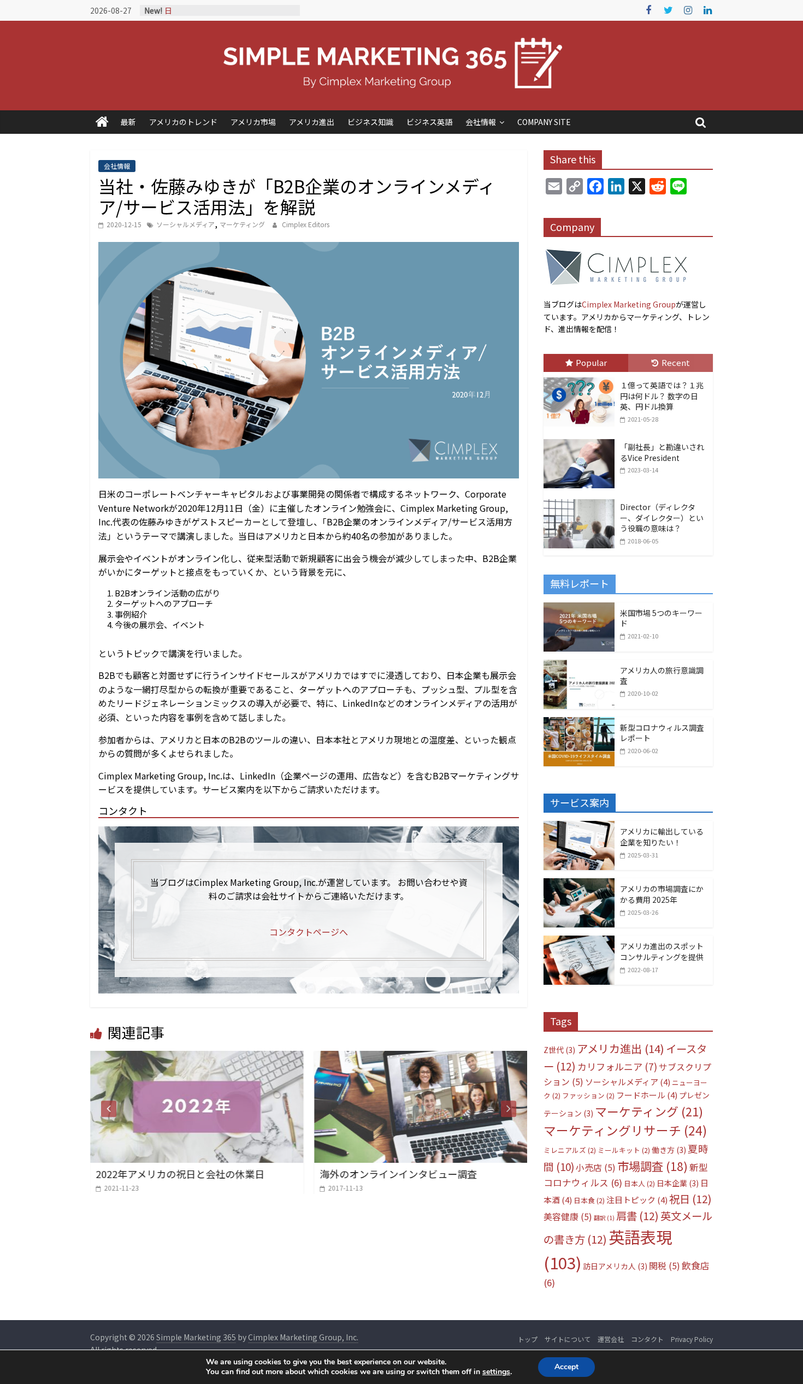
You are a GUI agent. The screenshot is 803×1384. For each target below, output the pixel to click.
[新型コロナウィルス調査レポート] (579, 723)
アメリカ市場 (253, 121)
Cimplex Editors (305, 224)
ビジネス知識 (370, 121)
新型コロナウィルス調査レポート (662, 733)
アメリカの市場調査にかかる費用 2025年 (662, 894)
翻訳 (604, 1218)
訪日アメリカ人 (615, 1266)
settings (496, 1372)
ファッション (588, 1095)
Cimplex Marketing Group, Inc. (303, 1337)
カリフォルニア (617, 1066)
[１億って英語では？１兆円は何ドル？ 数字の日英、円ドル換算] (582, 377)
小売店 (596, 1167)
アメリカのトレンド (183, 121)
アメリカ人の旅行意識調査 (662, 676)
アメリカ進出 (311, 121)
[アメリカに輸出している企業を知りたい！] (579, 826)
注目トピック (637, 1199)
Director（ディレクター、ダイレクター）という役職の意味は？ (662, 517)
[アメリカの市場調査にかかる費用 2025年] (579, 884)
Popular (591, 362)
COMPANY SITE (544, 121)
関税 (664, 1265)
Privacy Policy (692, 1339)
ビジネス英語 (429, 121)
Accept (566, 1367)
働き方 (669, 1149)
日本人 (639, 1183)
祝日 (690, 1198)
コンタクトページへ (308, 931)
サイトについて (568, 1339)
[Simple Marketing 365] (102, 122)
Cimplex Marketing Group (629, 304)
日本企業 (678, 1183)
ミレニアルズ (570, 1150)
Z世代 (559, 1049)
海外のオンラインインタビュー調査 (398, 1174)
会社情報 (480, 121)
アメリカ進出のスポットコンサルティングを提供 (662, 951)
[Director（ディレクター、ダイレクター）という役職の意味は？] (582, 499)
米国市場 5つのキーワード (661, 618)
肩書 (637, 1215)
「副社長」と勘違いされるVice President (662, 452)
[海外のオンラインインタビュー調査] (420, 1057)
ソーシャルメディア (185, 224)
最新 (128, 121)
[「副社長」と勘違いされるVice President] (582, 439)
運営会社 (611, 1339)
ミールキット (624, 1150)
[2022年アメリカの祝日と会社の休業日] (196, 1057)
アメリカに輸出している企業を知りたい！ (662, 837)
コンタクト (647, 1339)
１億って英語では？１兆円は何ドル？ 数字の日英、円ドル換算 (662, 396)
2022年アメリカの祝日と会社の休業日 (180, 1174)
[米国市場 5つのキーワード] (579, 608)
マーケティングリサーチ (625, 1130)
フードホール (646, 1095)
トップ (528, 1339)
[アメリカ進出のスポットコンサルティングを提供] (579, 941)
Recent (676, 362)
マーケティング (242, 224)
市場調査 (652, 1165)
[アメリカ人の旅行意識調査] (579, 665)
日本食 (589, 1200)
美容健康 (568, 1216)
